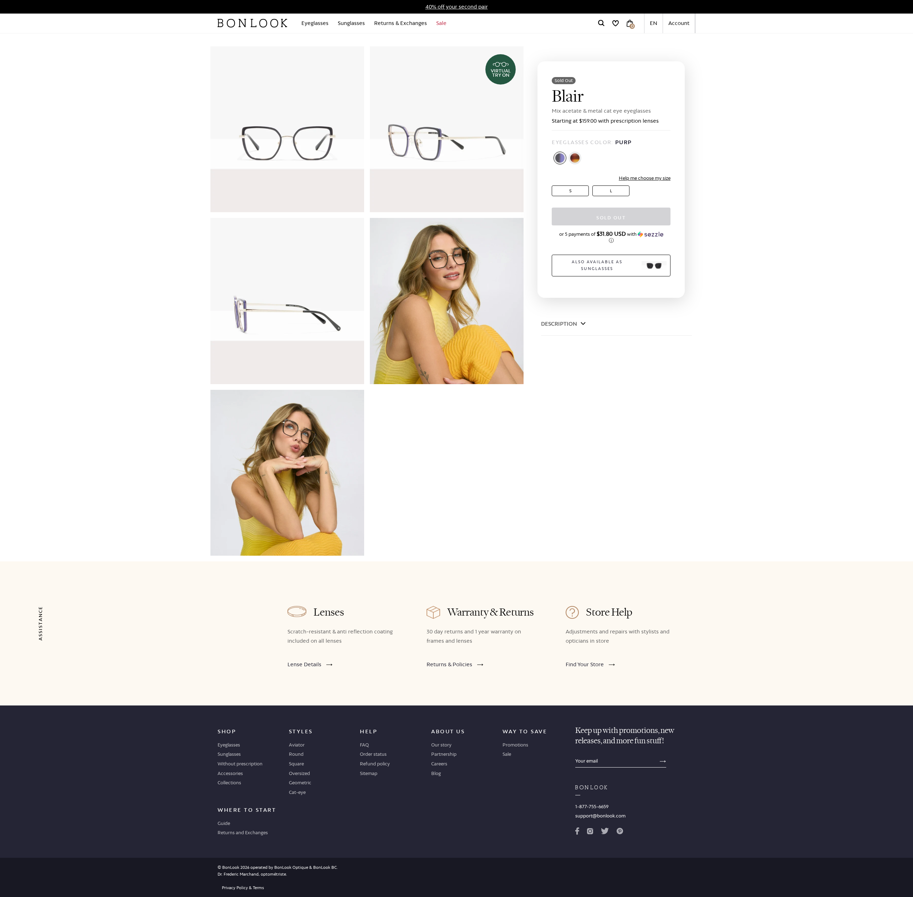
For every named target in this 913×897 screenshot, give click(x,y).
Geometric (300, 782)
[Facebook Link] (577, 832)
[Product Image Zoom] (287, 129)
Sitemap (368, 773)
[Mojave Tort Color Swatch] (574, 158)
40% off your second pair (456, 6)
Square (296, 763)
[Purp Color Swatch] (560, 158)
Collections (229, 782)
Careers (439, 763)
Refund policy (375, 763)
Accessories (230, 773)
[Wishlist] (615, 23)
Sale (441, 23)
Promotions (515, 745)
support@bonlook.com (600, 816)
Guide (224, 823)
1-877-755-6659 (591, 806)
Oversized (299, 773)
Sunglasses (351, 23)
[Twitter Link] (605, 832)
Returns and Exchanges (243, 832)
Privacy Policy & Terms (243, 887)
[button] (611, 237)
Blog (436, 773)
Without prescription (240, 763)
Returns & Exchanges (400, 23)
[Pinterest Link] (620, 832)
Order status (373, 754)
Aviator (297, 745)
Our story (441, 745)
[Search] (601, 23)
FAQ (364, 745)
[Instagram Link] (590, 832)
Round (296, 754)
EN (653, 23)
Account (678, 23)
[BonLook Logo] (252, 23)
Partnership (443, 754)
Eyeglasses (314, 23)
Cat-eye (297, 792)
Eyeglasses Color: (592, 142)
